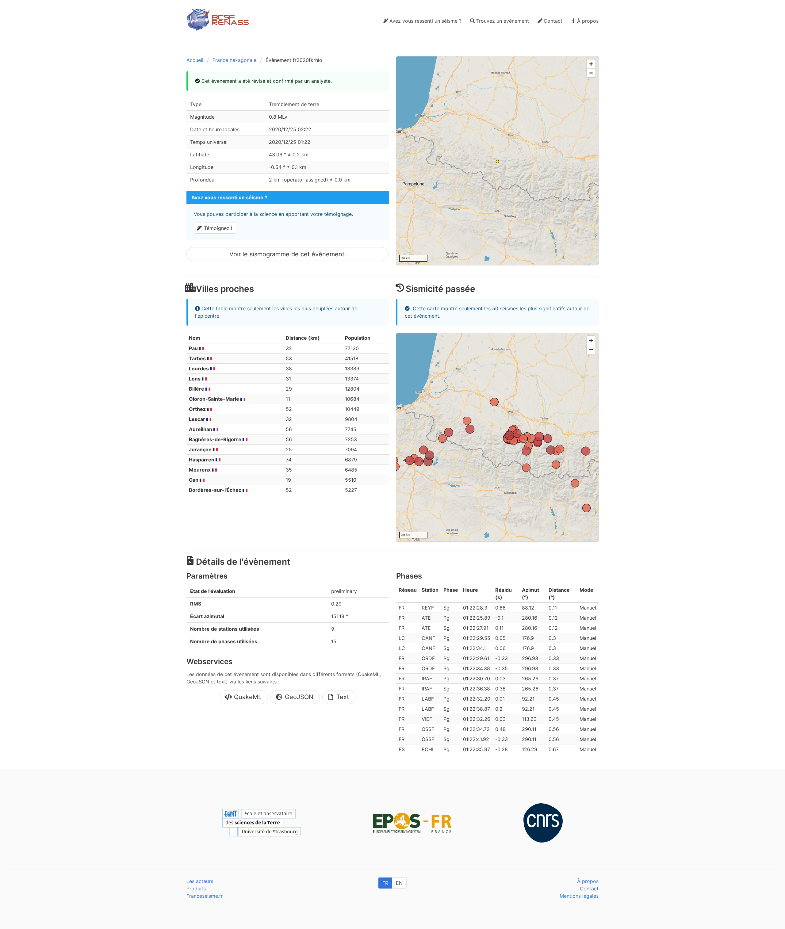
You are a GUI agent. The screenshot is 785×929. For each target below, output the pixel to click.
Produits (196, 888)
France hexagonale (234, 60)
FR (385, 883)
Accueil (194, 60)
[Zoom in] (591, 63)
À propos (588, 881)
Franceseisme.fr (204, 896)
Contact (589, 888)
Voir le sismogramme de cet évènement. (287, 254)
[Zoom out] (591, 72)
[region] (497, 160)
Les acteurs (199, 881)
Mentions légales (579, 896)
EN (399, 883)
